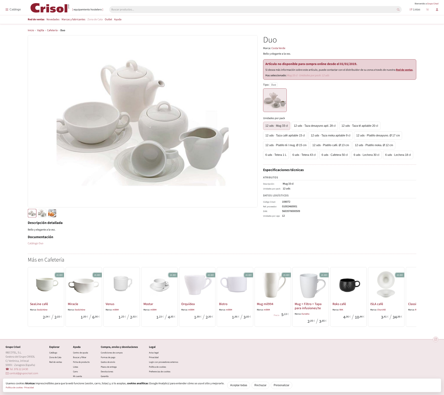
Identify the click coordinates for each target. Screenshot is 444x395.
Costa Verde (278, 48)
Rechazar (260, 385)
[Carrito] (427, 9)
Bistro (223, 304)
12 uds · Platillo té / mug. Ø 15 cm (285, 145)
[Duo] (275, 100)
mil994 (116, 309)
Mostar (148, 304)
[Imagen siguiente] (250, 121)
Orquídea (188, 304)
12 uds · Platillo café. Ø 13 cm (330, 145)
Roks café (339, 304)
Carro (75, 371)
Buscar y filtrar (79, 357)
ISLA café (376, 304)
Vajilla (40, 30)
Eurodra (305, 313)
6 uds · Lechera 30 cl (366, 154)
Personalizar (281, 385)
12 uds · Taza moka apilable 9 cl (330, 135)
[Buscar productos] (398, 9)
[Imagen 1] (42, 213)
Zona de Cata (95, 19)
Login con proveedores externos (163, 362)
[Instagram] (435, 339)
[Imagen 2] (52, 213)
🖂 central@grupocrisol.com (22, 373)
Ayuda (117, 19)
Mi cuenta (77, 376)
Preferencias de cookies (159, 371)
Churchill (381, 309)
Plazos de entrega (109, 366)
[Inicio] (50, 9)
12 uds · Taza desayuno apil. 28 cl (315, 125)
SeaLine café (39, 304)
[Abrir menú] (13, 9)
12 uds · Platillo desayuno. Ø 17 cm (378, 135)
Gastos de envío (108, 362)
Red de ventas (36, 19)
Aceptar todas (238, 385)
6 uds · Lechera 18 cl (398, 154)
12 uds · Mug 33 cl (276, 125)
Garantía (104, 376)
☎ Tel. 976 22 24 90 (17, 369)
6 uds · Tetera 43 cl (304, 154)
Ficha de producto (81, 362)
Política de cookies (157, 366)
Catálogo (53, 352)
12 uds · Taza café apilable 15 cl (285, 135)
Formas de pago (108, 357)
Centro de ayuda (80, 352)
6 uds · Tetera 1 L (276, 154)
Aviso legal (154, 352)
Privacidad (154, 357)
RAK (341, 309)
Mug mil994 (265, 304)
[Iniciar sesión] (437, 9)
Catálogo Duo (35, 243)
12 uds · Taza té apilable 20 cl (359, 125)
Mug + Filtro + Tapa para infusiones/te (308, 306)
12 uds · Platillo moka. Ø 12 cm (374, 145)
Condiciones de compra (111, 352)
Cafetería (52, 30)
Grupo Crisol (432, 3)
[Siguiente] (412, 296)
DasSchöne (42, 309)
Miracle (73, 304)
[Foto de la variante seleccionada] (32, 213)
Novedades (52, 19)
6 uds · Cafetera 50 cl (335, 154)
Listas (416, 9)
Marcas (73, 19)
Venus (110, 304)
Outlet (108, 19)
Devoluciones (107, 371)
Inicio (31, 30)
